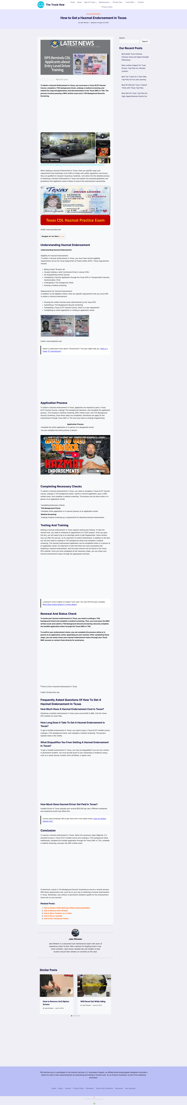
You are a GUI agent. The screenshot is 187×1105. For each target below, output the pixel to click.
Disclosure (119, 1088)
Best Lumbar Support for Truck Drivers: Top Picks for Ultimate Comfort (134, 68)
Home (72, 2)
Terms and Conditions (104, 1088)
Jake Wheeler (84, 22)
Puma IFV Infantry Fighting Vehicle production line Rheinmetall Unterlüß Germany (68, 135)
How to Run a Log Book (53, 916)
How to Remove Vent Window (56, 911)
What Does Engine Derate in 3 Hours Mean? (60, 604)
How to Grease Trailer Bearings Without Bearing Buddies (67, 908)
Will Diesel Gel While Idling (92, 1001)
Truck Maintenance (93, 14)
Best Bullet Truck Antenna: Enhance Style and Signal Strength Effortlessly (135, 57)
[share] (91, 134)
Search (122, 38)
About (79, 2)
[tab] (71, 1015)
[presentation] (56, 985)
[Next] (107, 994)
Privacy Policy (107, 7)
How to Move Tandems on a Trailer (58, 913)
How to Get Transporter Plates (56, 919)
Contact (141, 2)
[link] (44, 135)
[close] (94, 1097)
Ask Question (130, 1088)
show (62, 236)
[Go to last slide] (42, 994)
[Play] (103, 152)
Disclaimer (90, 1088)
